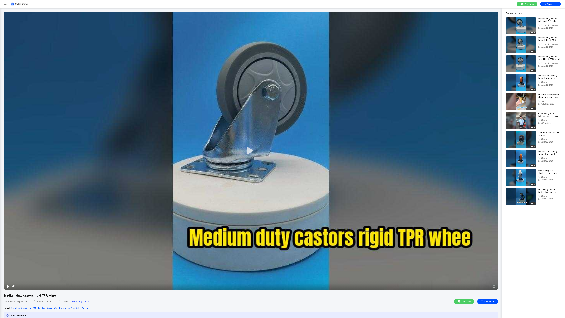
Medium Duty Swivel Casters (75, 308)
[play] (251, 150)
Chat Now (529, 4)
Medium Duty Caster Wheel (47, 308)
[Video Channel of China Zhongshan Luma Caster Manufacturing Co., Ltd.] (19, 4)
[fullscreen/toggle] (494, 286)
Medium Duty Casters (80, 301)
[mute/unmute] (14, 286)
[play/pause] (8, 286)
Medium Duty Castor (21, 308)
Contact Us (552, 4)
